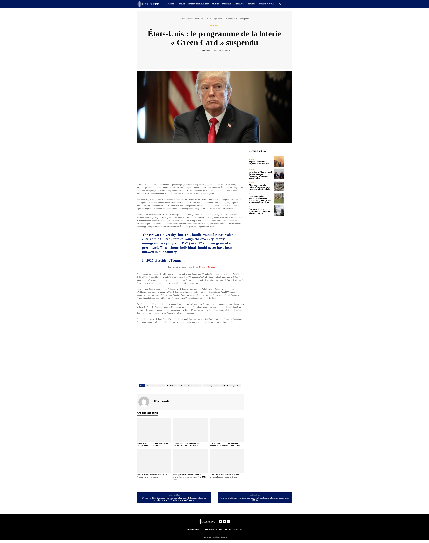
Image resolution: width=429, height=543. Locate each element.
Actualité (190, 19)
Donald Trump (172, 386)
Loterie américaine (194, 386)
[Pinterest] (217, 59)
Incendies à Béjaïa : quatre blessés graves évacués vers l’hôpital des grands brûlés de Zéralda (260, 199)
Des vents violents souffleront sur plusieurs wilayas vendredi (259, 211)
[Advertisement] (190, 165)
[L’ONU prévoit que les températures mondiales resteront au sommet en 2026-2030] (190, 461)
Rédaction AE (205, 50)
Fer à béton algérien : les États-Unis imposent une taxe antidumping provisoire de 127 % (255, 499)
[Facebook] (207, 59)
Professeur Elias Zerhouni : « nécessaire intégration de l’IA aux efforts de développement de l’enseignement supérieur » (174, 499)
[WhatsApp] (222, 59)
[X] (212, 59)
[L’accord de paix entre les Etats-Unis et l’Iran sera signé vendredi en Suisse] (154, 461)
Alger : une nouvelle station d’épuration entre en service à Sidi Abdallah (260, 187)
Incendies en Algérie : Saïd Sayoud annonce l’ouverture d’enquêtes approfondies (260, 175)
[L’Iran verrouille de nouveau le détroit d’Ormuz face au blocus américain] (227, 461)
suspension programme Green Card (216, 386)
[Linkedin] (224, 521)
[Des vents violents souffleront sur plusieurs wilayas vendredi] (279, 210)
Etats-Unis (182, 386)
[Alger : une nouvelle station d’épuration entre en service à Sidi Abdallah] (279, 186)
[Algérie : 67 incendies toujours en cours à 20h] (279, 161)
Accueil (183, 19)
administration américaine (155, 386)
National (251, 159)
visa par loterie (235, 386)
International (199, 19)
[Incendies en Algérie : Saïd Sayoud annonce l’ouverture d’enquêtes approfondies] (279, 174)
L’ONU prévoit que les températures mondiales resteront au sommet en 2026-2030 (189, 477)
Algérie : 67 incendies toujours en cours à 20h (259, 162)
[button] (280, 4)
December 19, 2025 (207, 267)
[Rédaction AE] (145, 401)
